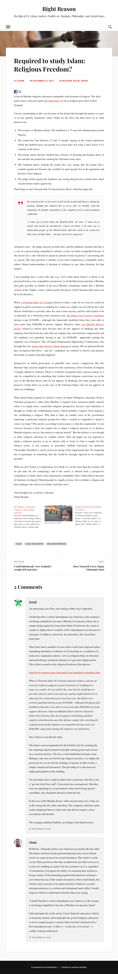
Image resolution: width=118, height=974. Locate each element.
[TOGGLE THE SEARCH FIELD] (110, 27)
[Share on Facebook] (15, 91)
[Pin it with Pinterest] (28, 91)
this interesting (51, 100)
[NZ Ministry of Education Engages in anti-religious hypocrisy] (29, 516)
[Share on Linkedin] (32, 91)
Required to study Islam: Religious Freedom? (49, 64)
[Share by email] (36, 91)
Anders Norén (79, 967)
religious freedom (56, 544)
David (33, 602)
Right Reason (59, 8)
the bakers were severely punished (85, 315)
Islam (19, 544)
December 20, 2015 (41, 829)
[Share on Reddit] (24, 91)
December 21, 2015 (41, 937)
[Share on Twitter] (20, 91)
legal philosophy (34, 544)
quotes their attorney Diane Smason (50, 346)
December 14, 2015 (43, 81)
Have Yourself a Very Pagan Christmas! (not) (88, 568)
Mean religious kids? (53, 522)
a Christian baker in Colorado (36, 302)
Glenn (20, 81)
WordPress (51, 967)
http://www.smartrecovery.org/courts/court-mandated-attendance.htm (64, 672)
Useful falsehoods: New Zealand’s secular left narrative (32, 568)
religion (67, 81)
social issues (80, 81)
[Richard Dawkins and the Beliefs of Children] (90, 515)
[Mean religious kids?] (58, 513)
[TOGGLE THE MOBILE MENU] (8, 27)
